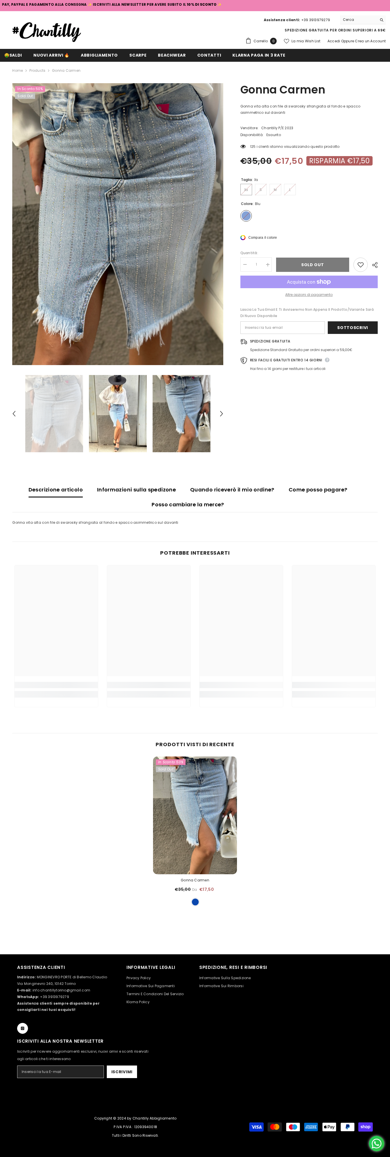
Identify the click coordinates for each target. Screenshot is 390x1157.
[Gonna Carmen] (195, 815)
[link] (56, 685)
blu (195, 902)
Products (37, 70)
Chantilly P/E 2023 (277, 128)
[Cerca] (363, 19)
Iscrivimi (121, 1072)
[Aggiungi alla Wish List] (360, 265)
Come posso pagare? (318, 489)
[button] (14, 413)
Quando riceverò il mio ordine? (232, 489)
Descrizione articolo (56, 489)
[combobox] (358, 19)
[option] (117, 224)
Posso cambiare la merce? (188, 504)
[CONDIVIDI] (373, 265)
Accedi (334, 41)
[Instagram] (22, 1028)
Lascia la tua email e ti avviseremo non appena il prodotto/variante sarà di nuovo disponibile (307, 312)
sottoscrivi (352, 327)
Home (17, 70)
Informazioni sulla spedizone (136, 489)
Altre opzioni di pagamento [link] (309, 294)
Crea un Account (370, 41)
